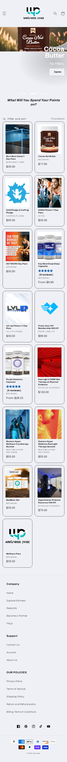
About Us (12, 660)
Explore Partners (16, 601)
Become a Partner (17, 616)
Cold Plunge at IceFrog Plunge (17, 211)
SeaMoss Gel (13, 500)
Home (10, 593)
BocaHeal (36, 753)
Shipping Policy (15, 696)
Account (11, 652)
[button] (4, 13)
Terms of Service (16, 689)
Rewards (12, 608)
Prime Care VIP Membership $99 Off (48, 327)
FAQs (10, 623)
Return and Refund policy (21, 704)
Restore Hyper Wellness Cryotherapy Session (17, 444)
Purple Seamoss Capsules (14, 380)
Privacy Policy (14, 681)
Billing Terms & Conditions (21, 712)
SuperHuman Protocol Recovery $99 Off (49, 501)
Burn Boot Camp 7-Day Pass (15, 157)
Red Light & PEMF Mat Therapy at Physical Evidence (49, 382)
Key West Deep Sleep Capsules (49, 265)
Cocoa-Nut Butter (47, 156)
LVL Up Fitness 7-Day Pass (16, 327)
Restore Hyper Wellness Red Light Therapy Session (47, 444)
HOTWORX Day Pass (17, 264)
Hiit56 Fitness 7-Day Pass (48, 211)
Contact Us (13, 645)
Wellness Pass (13, 554)
